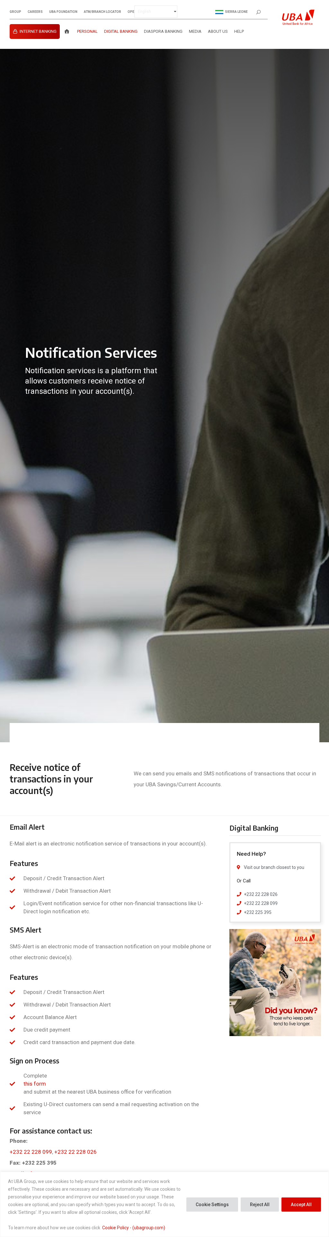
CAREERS (35, 12)
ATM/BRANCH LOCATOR (102, 12)
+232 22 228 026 (75, 1152)
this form (34, 1083)
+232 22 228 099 (31, 1152)
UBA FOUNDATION (63, 12)
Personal (87, 31)
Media (195, 31)
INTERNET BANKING (38, 31)
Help (239, 31)
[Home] (67, 31)
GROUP (15, 12)
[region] (164, 1204)
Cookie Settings (212, 1204)
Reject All (260, 1204)
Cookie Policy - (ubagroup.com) (133, 1227)
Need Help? (251, 854)
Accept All (301, 1204)
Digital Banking (121, 31)
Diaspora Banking (163, 31)
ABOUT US (218, 31)
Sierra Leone (236, 12)
